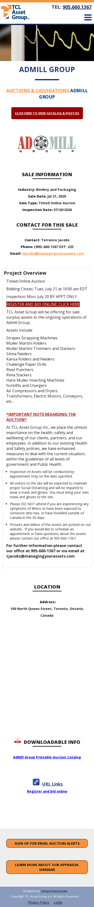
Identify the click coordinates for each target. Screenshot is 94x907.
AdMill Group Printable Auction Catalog (47, 757)
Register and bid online (47, 791)
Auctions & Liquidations (37, 90)
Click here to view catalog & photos (47, 113)
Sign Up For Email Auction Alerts (47, 843)
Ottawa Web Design (54, 891)
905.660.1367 (77, 7)
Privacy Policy (38, 902)
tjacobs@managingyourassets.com (53, 253)
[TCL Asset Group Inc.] (18, 13)
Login (58, 902)
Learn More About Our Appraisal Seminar (47, 867)
